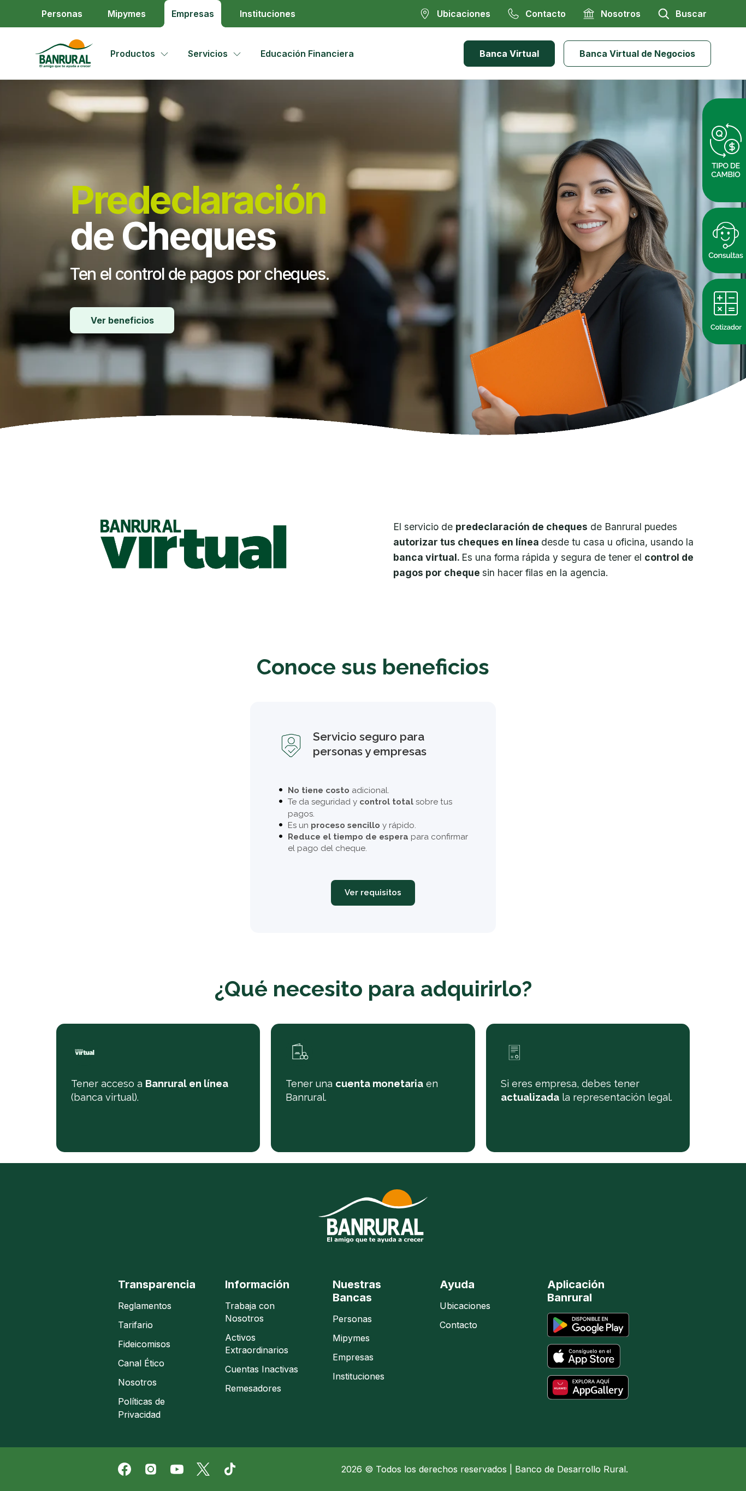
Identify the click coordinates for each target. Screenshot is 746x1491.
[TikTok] (229, 1469)
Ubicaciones (465, 1305)
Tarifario (135, 1324)
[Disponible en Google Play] (588, 1325)
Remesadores (253, 1388)
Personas (62, 13)
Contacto (458, 1324)
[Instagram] (150, 1469)
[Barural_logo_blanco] (373, 1216)
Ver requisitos (373, 892)
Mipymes (127, 13)
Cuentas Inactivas (261, 1369)
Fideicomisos (144, 1344)
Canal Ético (141, 1363)
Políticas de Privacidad (141, 1407)
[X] (203, 1469)
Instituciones (267, 13)
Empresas (192, 13)
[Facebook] (124, 1469)
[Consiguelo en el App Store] (583, 1356)
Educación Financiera (307, 53)
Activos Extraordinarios (256, 1343)
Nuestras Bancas (357, 1291)
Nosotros (137, 1382)
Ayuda (457, 1284)
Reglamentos (144, 1305)
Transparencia (157, 1284)
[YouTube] (176, 1469)
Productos (132, 53)
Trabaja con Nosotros (250, 1312)
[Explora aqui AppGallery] (588, 1387)
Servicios (208, 53)
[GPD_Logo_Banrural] (68, 53)
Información (257, 1284)
